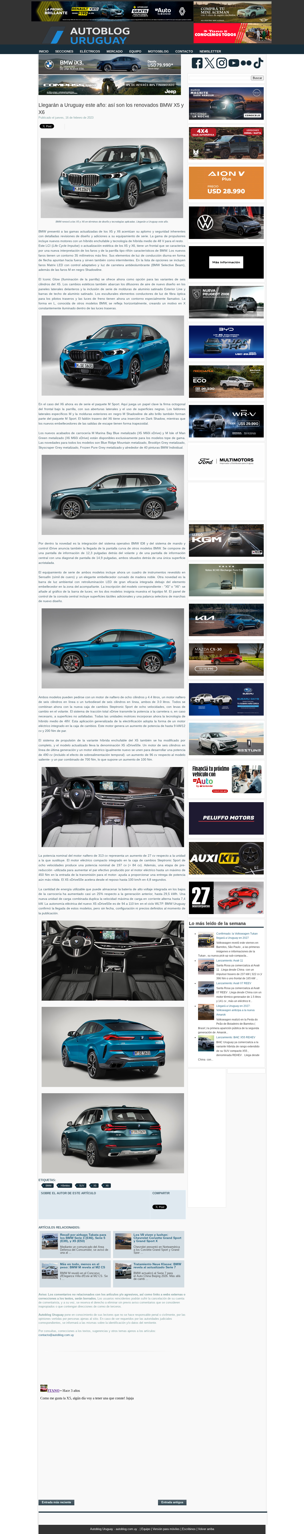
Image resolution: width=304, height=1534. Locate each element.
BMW (48, 1185)
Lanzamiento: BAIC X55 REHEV (235, 1037)
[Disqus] (112, 1438)
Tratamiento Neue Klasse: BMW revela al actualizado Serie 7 (157, 1265)
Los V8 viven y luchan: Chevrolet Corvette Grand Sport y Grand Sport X (157, 1238)
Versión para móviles (166, 1529)
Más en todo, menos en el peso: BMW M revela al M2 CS (82, 1265)
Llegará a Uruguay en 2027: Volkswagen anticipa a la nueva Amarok (235, 1010)
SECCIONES (64, 51)
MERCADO (115, 51)
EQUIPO (135, 51)
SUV (81, 1185)
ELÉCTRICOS (90, 51)
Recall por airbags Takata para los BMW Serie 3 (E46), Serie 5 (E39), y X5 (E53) (83, 1238)
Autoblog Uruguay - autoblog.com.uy (114, 1529)
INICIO (44, 51)
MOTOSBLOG (158, 51)
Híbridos (65, 1185)
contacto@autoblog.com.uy (56, 1335)
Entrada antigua (172, 1502)
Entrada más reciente (56, 1502)
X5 (94, 1185)
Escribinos (189, 1529)
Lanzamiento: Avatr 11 (229, 960)
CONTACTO (184, 51)
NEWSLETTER (210, 51)
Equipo (146, 1529)
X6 (107, 1185)
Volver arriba (206, 1529)
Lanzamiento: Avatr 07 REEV (233, 983)
